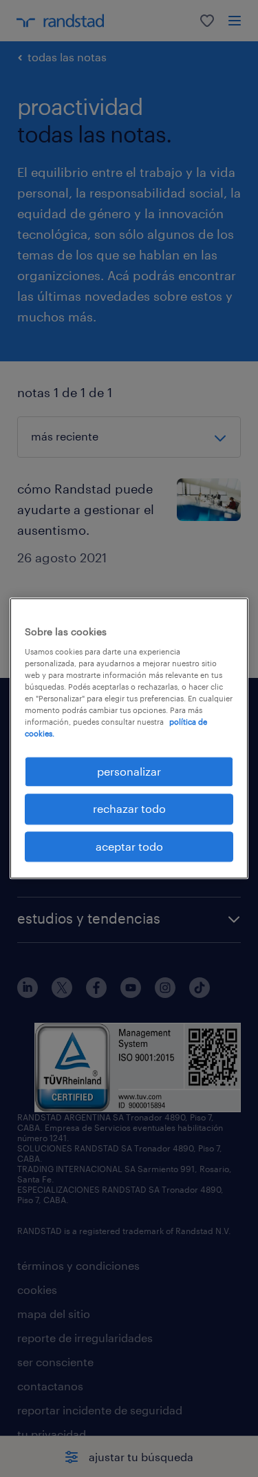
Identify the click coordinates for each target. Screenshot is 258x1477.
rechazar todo (129, 809)
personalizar (129, 771)
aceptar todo (129, 846)
